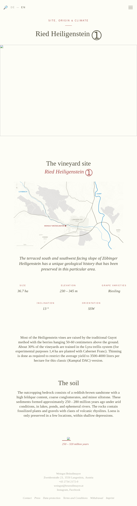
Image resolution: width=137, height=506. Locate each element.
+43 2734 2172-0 (68, 481)
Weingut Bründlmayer (68, 8)
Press (37, 497)
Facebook (74, 489)
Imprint (110, 497)
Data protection (51, 497)
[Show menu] (131, 7)
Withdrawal (96, 497)
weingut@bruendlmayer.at (68, 485)
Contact (27, 497)
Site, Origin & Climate (68, 20)
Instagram (62, 489)
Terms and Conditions (75, 497)
